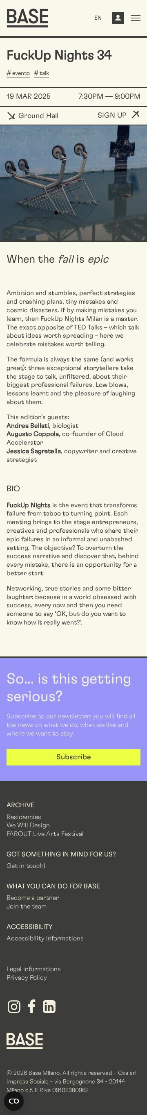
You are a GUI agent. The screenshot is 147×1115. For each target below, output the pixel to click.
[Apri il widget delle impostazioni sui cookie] (14, 1101)
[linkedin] (50, 1009)
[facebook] (33, 1009)
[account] (118, 20)
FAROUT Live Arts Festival (45, 834)
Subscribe (73, 757)
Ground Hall (37, 116)
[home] (28, 18)
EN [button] (98, 18)
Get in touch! (26, 866)
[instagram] (15, 1009)
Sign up (112, 115)
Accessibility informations (45, 938)
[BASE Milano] (25, 1040)
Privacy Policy (27, 977)
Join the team (27, 906)
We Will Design (28, 825)
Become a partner (33, 898)
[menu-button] (135, 18)
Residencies (24, 817)
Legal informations (34, 969)
